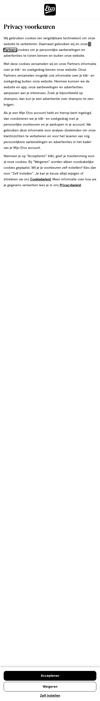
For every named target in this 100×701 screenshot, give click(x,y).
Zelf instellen (50, 695)
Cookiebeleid (40, 179)
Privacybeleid (70, 185)
